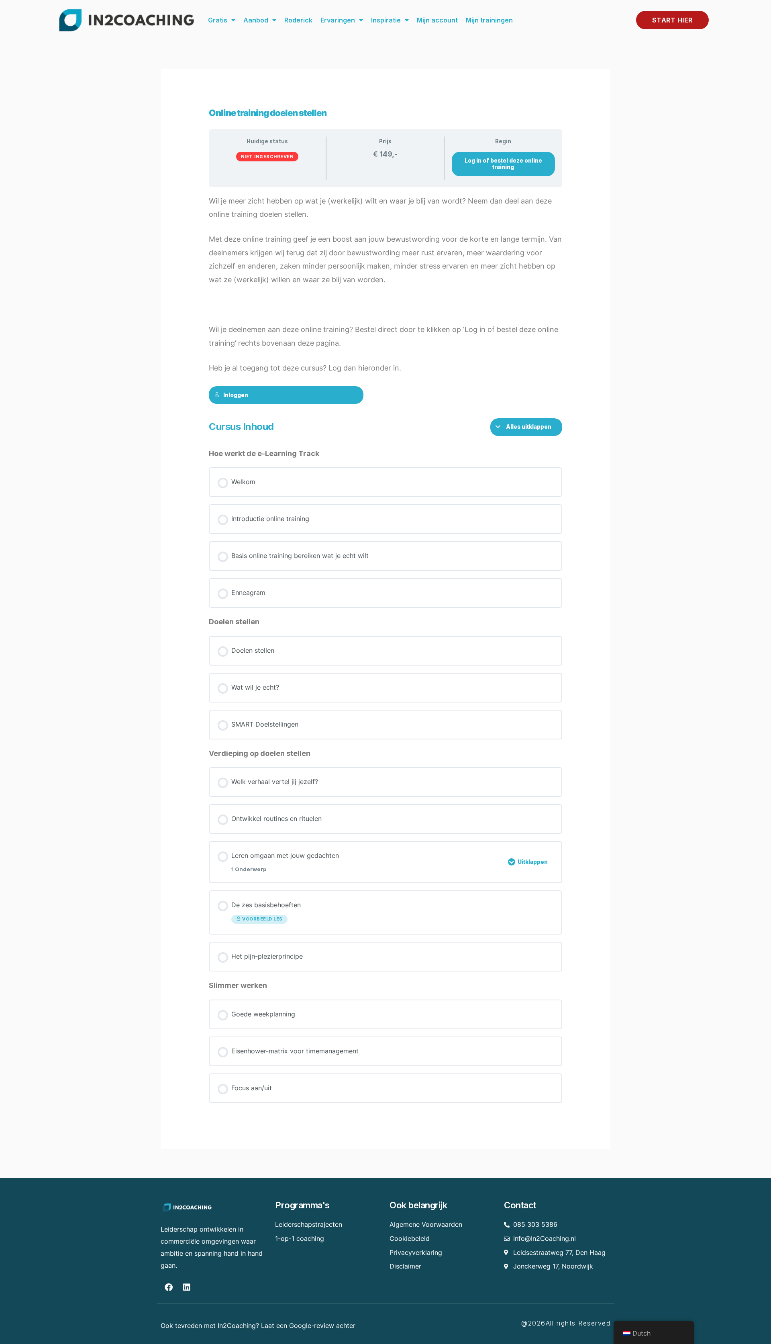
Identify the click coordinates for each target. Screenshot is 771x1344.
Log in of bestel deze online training (503, 164)
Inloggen (235, 395)
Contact (520, 1205)
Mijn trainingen (489, 20)
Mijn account (437, 20)
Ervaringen (337, 20)
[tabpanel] (385, 299)
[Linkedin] (187, 1287)
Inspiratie (386, 20)
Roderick (298, 20)
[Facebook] (169, 1287)
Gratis (217, 20)
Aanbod (255, 20)
